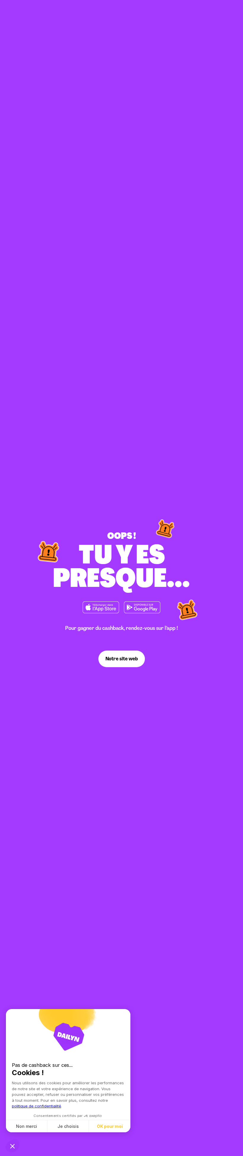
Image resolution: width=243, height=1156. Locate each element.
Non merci (26, 1126)
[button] (12, 1146)
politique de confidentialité (36, 1106)
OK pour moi (110, 1126)
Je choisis (68, 1126)
